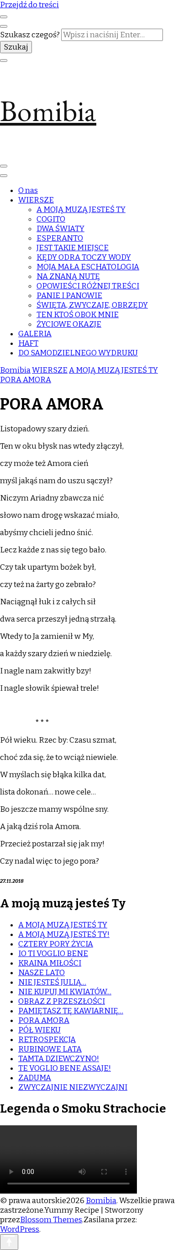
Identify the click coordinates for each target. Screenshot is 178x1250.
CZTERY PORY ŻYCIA (55, 944)
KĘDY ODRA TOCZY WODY (84, 257)
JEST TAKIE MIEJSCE (73, 248)
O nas (28, 190)
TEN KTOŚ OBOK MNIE (78, 314)
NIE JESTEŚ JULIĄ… (52, 982)
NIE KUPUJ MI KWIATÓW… (64, 992)
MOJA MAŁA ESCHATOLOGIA (88, 267)
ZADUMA (34, 1078)
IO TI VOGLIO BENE (53, 953)
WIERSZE (36, 200)
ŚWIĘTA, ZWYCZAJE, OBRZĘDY (92, 305)
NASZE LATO (41, 972)
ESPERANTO (60, 238)
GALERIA (35, 334)
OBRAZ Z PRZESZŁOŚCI (61, 1001)
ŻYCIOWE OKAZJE (69, 324)
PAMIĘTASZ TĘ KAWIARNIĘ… (70, 1011)
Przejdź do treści (29, 5)
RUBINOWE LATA (50, 1049)
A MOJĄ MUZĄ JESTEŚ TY (81, 209)
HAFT (28, 343)
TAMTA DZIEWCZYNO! (58, 1058)
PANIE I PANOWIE (69, 295)
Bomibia (48, 111)
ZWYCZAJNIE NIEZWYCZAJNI (72, 1087)
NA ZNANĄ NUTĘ (68, 276)
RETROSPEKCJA (47, 1039)
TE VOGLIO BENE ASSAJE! (64, 1068)
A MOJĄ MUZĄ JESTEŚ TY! (64, 934)
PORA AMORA (43, 1020)
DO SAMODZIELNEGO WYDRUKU (78, 353)
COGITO (51, 219)
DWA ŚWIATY (60, 228)
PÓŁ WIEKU (39, 1030)
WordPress (19, 1229)
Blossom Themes (51, 1220)
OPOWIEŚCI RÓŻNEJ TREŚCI (88, 286)
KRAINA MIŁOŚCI (49, 963)
